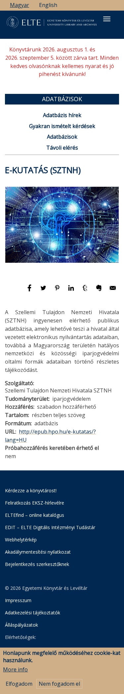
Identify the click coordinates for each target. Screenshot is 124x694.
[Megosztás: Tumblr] (85, 291)
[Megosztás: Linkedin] (71, 291)
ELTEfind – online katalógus (34, 515)
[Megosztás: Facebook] (30, 291)
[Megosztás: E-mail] (113, 291)
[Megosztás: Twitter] (44, 291)
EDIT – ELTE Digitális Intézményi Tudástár (50, 527)
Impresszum (18, 600)
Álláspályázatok (21, 625)
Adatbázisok (62, 136)
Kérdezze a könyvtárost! (31, 490)
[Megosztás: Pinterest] (57, 291)
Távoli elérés (62, 147)
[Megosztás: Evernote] (99, 291)
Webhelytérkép (21, 539)
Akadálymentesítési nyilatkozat (38, 552)
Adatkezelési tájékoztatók (32, 612)
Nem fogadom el (59, 683)
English (48, 5)
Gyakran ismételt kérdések (62, 126)
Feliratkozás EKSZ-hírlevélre (34, 503)
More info (15, 669)
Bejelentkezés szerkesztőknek (37, 564)
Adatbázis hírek (62, 115)
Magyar (19, 5)
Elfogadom (19, 683)
